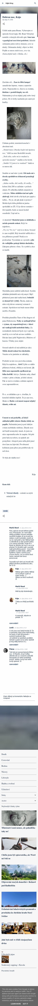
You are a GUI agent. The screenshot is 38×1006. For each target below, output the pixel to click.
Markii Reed (14, 528)
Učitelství (6, 789)
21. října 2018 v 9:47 (25, 569)
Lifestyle (5, 777)
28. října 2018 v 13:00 (21, 649)
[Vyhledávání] (35, 3)
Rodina (4, 766)
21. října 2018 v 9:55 (22, 588)
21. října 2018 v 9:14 (25, 528)
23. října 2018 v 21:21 (20, 627)
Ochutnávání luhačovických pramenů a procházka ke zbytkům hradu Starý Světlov (19, 913)
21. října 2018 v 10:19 (26, 598)
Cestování (6, 760)
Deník (5, 511)
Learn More (16, 1004)
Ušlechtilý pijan (8, 954)
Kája (17, 569)
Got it (25, 1004)
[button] (3, 24)
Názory (4, 771)
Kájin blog (9, 3)
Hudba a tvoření (8, 783)
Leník (11, 628)
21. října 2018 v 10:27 (22, 612)
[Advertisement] (19, 728)
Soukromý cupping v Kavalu (13, 965)
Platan (11, 649)
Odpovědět (13, 623)
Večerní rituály (12, 493)
